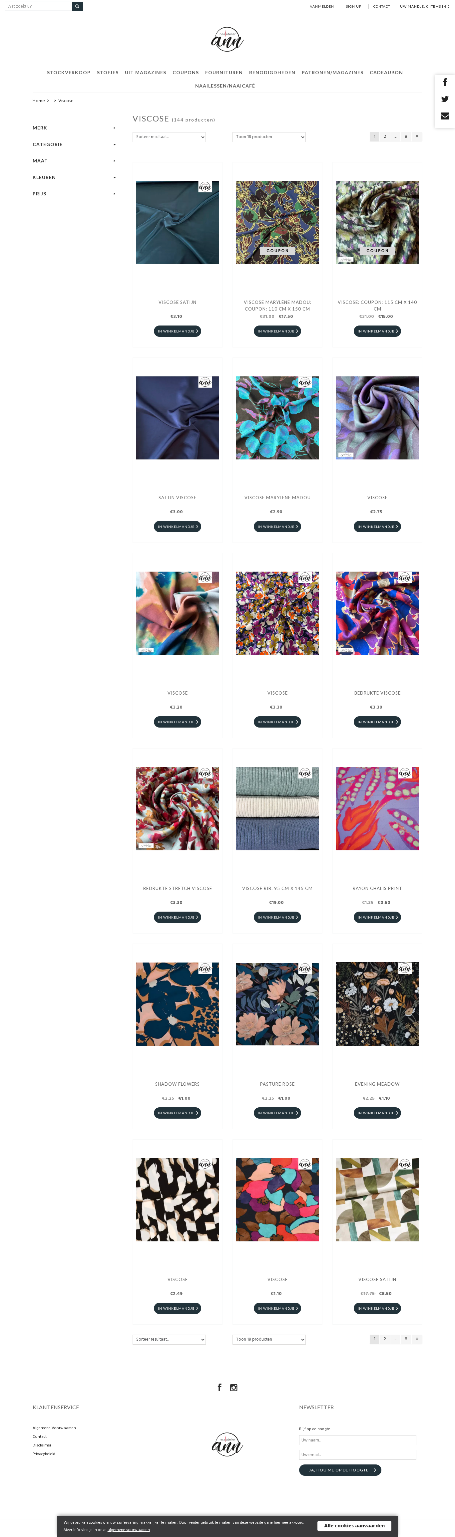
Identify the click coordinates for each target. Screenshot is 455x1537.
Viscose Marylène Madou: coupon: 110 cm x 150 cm (277, 306)
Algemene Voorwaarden (54, 1428)
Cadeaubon (386, 72)
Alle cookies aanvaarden (354, 1526)
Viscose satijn (377, 1279)
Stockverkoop (69, 72)
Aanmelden (322, 6)
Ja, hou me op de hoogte (339, 1469)
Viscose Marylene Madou (277, 497)
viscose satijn (178, 302)
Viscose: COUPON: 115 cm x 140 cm (377, 306)
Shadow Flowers (177, 1084)
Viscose (377, 497)
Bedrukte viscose (377, 693)
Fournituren (224, 72)
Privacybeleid (44, 1454)
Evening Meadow (377, 1084)
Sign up (353, 6)
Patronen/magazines (332, 72)
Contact (381, 6)
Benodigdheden (272, 72)
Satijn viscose (178, 497)
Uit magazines (145, 72)
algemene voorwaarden (129, 1530)
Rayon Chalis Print (377, 888)
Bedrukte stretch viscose (177, 888)
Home (39, 101)
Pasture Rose (277, 1084)
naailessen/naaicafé (225, 86)
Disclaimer (42, 1445)
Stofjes (108, 72)
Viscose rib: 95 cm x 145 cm (277, 888)
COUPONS (186, 72)
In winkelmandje (176, 331)
